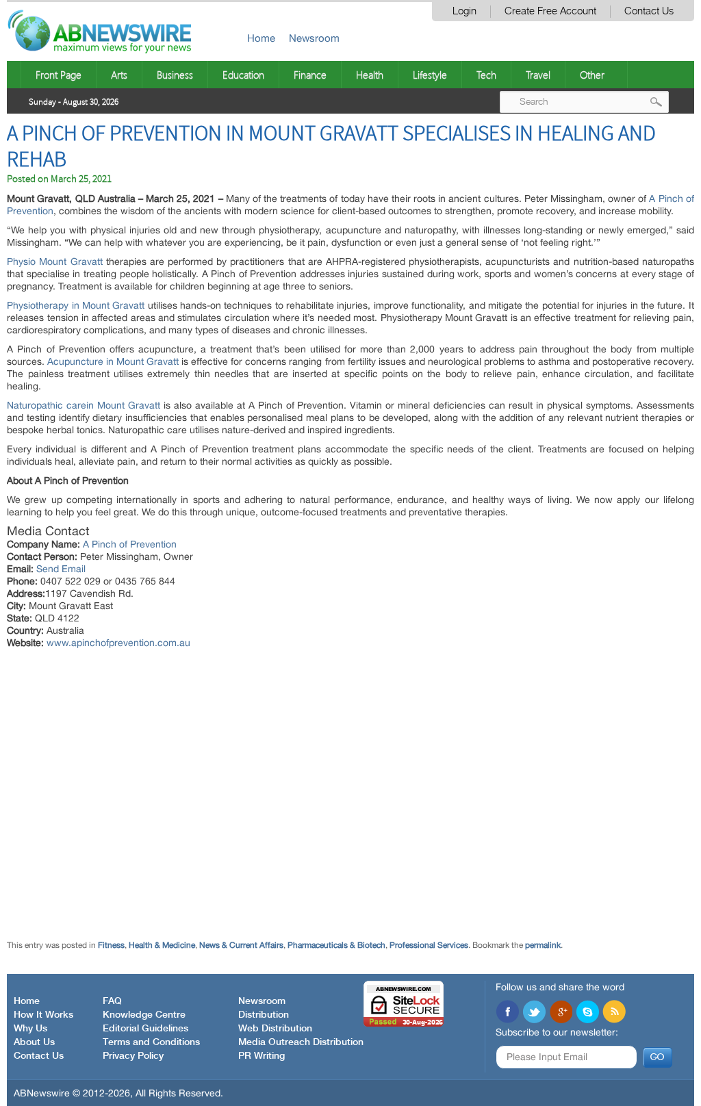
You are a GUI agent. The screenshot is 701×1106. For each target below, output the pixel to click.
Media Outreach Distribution (301, 1042)
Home (261, 38)
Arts (119, 74)
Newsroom (314, 38)
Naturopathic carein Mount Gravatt (83, 405)
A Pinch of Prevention (130, 544)
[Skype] (587, 1013)
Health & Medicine (162, 945)
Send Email (61, 568)
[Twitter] (534, 1013)
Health (369, 74)
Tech (486, 74)
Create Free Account (550, 11)
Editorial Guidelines (145, 1028)
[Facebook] (507, 1013)
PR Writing (261, 1056)
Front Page (58, 74)
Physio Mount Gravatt (54, 261)
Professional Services (429, 945)
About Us (34, 1042)
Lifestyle (430, 74)
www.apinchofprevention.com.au (118, 642)
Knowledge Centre (144, 1015)
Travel (538, 74)
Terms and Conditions (151, 1042)
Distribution (263, 1015)
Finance (310, 74)
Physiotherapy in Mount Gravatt (75, 305)
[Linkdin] (560, 1013)
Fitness (111, 945)
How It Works (43, 1015)
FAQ (112, 1001)
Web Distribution (275, 1028)
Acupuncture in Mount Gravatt (113, 361)
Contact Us (649, 11)
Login (464, 11)
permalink (543, 945)
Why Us (30, 1028)
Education (243, 74)
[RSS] (614, 1013)
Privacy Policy (133, 1056)
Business (175, 74)
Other (592, 74)
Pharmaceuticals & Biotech (336, 945)
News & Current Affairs (241, 945)
